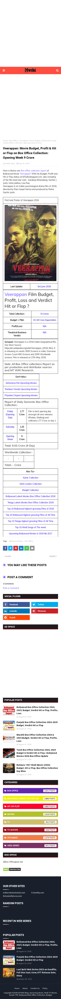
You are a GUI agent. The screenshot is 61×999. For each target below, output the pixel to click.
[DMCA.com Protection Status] (12, 870)
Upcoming (28, 837)
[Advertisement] (30, 33)
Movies (28, 814)
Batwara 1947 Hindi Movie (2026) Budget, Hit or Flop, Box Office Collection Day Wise (37, 768)
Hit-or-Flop (28, 806)
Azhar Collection (30, 477)
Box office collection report (33, 170)
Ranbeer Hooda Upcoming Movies (21, 389)
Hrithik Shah (10, 163)
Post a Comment (11, 588)
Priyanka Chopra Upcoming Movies (21, 395)
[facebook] (16, 604)
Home (5, 140)
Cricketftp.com (37, 892)
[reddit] (16, 617)
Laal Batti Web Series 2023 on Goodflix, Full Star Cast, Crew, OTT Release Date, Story (37, 972)
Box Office (13, 140)
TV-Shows (28, 830)
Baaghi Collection (30, 490)
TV (28, 822)
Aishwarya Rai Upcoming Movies (21, 383)
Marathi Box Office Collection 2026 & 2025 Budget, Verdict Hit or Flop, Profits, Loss (37, 738)
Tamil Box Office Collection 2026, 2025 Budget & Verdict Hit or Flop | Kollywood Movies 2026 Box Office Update (37, 753)
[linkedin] (16, 610)
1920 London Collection (30, 484)
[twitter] (44, 604)
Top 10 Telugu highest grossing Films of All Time (30, 521)
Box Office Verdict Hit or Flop (28, 798)
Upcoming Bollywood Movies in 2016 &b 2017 (30, 533)
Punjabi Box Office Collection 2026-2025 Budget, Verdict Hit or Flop (37, 724)
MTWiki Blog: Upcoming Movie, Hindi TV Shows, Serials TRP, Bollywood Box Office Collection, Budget (33, 994)
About (25, 988)
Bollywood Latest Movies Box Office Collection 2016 (30, 496)
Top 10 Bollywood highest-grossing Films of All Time (30, 515)
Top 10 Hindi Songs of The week (30, 527)
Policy (44, 988)
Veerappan (25, 173)
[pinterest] (44, 610)
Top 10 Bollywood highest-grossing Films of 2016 (30, 508)
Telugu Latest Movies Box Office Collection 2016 (31, 502)
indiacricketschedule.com (14, 892)
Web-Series (28, 845)
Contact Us (35, 988)
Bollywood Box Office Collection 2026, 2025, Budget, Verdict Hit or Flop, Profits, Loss (37, 710)
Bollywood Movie (16, 541)
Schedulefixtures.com (12, 896)
